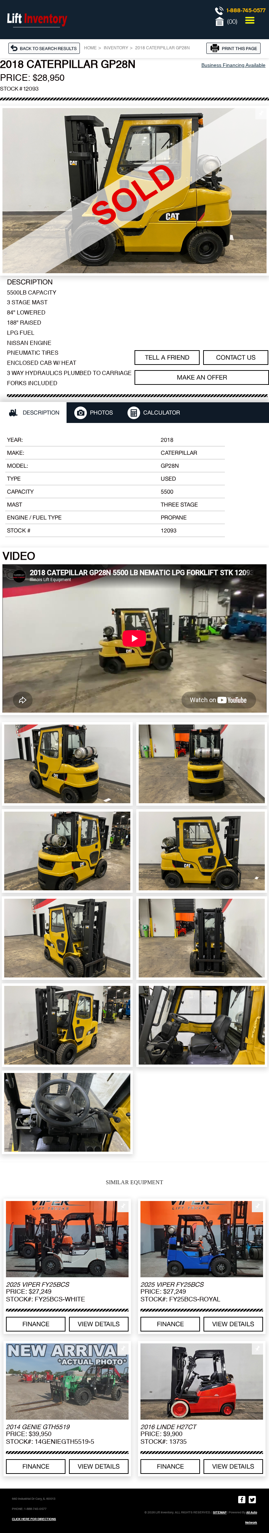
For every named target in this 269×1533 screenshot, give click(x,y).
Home (90, 48)
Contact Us (236, 357)
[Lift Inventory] (37, 35)
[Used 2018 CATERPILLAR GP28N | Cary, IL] (134, 190)
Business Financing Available (233, 65)
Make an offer (202, 377)
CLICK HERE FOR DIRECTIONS (34, 1519)
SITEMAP (220, 1512)
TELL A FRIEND (167, 357)
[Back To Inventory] (46, 48)
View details (99, 1324)
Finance (35, 1324)
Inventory (116, 48)
